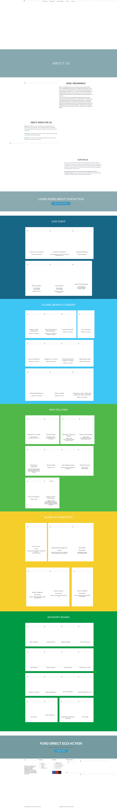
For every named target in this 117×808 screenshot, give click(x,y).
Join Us (67, 1)
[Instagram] (59, 772)
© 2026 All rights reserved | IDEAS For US (32, 806)
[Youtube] (56, 772)
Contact (73, 1)
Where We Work (60, 1)
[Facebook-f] (53, 772)
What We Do (52, 1)
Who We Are (44, 1)
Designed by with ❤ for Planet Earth (66, 806)
